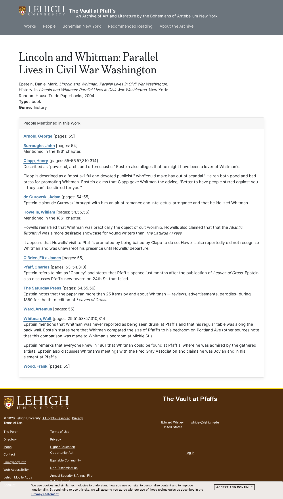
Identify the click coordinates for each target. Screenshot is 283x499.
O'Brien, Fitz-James (42, 258)
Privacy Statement (45, 494)
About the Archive (176, 26)
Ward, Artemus (37, 309)
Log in (189, 453)
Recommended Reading (130, 26)
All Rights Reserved (56, 418)
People (49, 26)
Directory (10, 439)
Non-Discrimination (64, 468)
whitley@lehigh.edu (205, 421)
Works (30, 26)
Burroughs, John (39, 145)
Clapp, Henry (35, 160)
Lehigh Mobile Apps (18, 477)
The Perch (11, 431)
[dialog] (141, 490)
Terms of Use (13, 423)
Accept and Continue (234, 487)
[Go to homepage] (48, 403)
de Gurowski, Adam (41, 197)
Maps (7, 447)
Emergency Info (15, 462)
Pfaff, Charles (36, 267)
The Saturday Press (42, 288)
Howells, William (39, 212)
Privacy (77, 418)
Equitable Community (65, 460)
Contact (9, 454)
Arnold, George (37, 136)
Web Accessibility (16, 469)
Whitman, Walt (37, 318)
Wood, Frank (35, 366)
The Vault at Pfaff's (44, 11)
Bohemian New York (82, 26)
